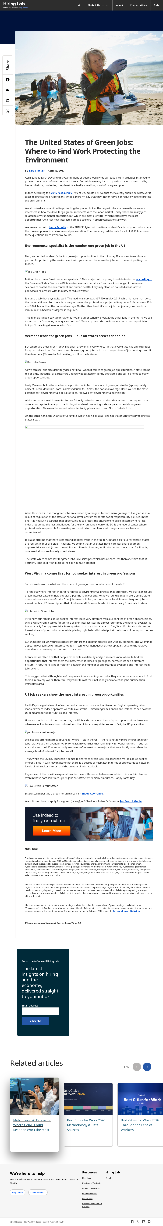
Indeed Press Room (90, 1188)
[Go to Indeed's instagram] (149, 1221)
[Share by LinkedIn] (7, 100)
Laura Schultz (57, 227)
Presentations (138, 5)
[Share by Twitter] (7, 110)
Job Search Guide (131, 801)
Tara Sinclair (37, 170)
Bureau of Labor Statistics (126, 911)
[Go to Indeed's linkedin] (143, 1221)
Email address (30, 1005)
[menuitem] (20, 5)
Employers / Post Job (91, 1183)
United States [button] (96, 4)
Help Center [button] (17, 1192)
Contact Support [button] (38, 1192)
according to (144, 279)
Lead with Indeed (89, 1193)
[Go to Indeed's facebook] (132, 1221)
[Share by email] (7, 90)
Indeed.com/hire (92, 793)
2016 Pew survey (61, 193)
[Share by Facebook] (7, 79)
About (119, 5)
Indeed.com (87, 1198)
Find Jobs (86, 1178)
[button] (147, 1067)
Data (156, 5)
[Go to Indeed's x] (138, 1221)
